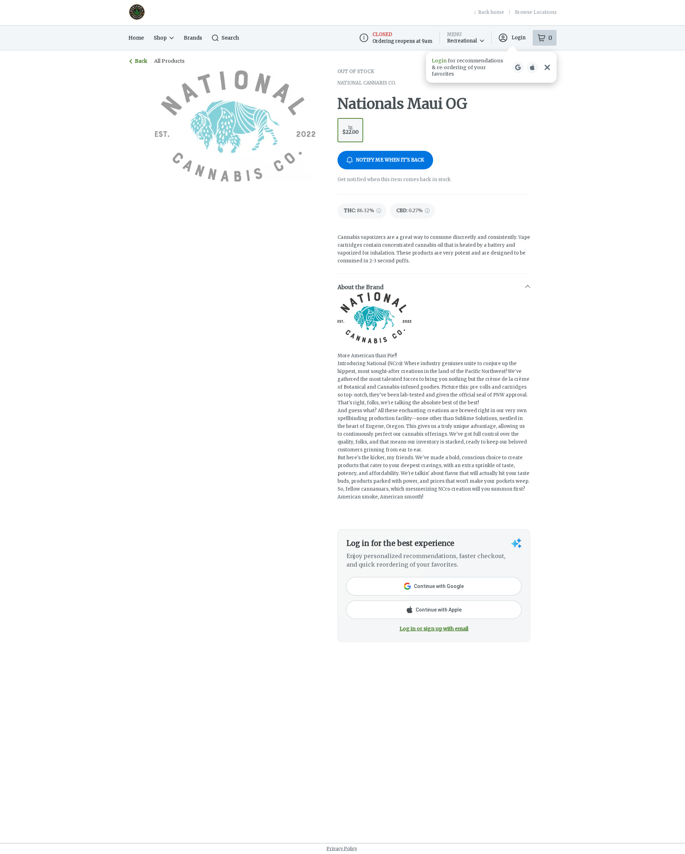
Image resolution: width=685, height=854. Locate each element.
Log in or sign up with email (434, 628)
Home (136, 38)
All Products (169, 61)
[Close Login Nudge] (547, 67)
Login (519, 38)
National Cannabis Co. (367, 83)
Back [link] (141, 61)
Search (230, 38)
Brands (193, 38)
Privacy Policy (341, 848)
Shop (160, 38)
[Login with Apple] (532, 67)
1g (350, 129)
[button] (491, 67)
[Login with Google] (518, 67)
